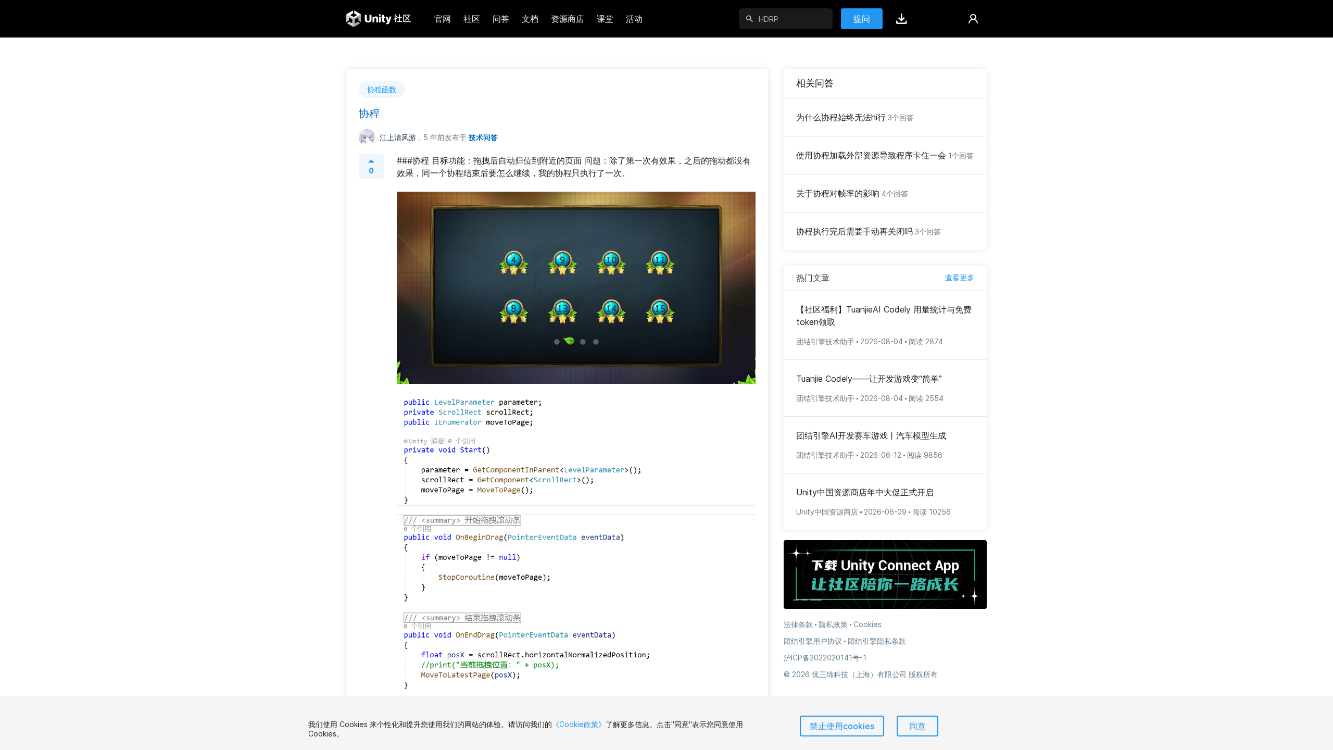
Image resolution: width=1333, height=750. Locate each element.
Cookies (867, 624)
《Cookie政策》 (579, 724)
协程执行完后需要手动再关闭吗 (868, 231)
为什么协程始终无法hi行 (855, 117)
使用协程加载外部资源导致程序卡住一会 (885, 155)
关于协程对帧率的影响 (852, 193)
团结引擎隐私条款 (877, 640)
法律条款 (798, 624)
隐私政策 (833, 624)
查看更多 (959, 277)
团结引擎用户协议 (813, 640)
